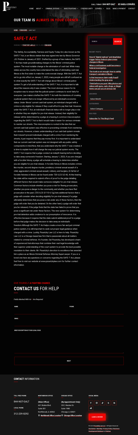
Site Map (99, 428)
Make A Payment (119, 8)
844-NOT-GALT (109, 4)
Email (16, 318)
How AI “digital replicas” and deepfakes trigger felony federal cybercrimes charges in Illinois (105, 59)
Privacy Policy (107, 428)
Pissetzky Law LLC (29, 45)
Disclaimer (92, 428)
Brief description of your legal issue (27, 330)
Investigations (70, 8)
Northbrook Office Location (51, 415)
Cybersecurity (87, 8)
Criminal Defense (53, 8)
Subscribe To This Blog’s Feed (101, 118)
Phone (72, 306)
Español (98, 8)
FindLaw (108, 431)
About (38, 8)
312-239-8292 (21, 413)
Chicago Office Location (73, 415)
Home (31, 8)
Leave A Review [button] (97, 417)
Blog (108, 8)
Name (16, 306)
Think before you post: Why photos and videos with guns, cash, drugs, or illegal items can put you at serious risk (105, 86)
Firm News (48, 45)
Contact (131, 8)
